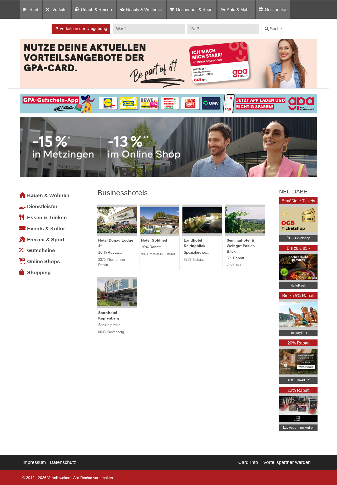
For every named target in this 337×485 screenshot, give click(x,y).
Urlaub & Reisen (96, 9)
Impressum (34, 462)
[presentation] (25, 147)
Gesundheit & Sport (194, 9)
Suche (276, 29)
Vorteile (59, 9)
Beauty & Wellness (144, 9)
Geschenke (275, 9)
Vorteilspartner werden (287, 462)
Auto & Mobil (239, 9)
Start (33, 9)
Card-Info (248, 462)
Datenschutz (63, 462)
